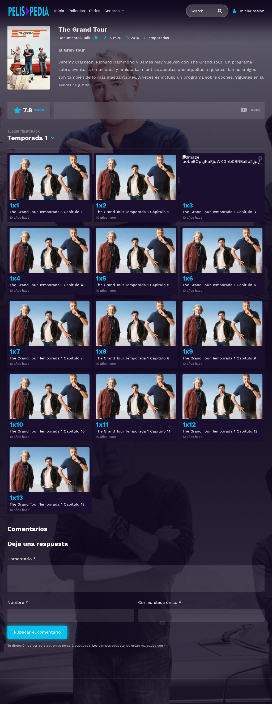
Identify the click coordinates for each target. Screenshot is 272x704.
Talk (86, 38)
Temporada (27, 136)
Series (94, 11)
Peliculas (77, 11)
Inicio (59, 11)
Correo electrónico (159, 602)
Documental (69, 38)
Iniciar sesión (252, 11)
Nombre (17, 602)
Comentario (21, 558)
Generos (112, 11)
